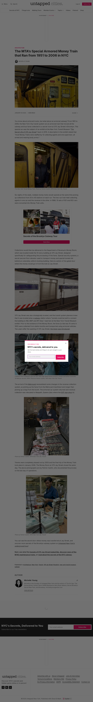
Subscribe (60, 357)
